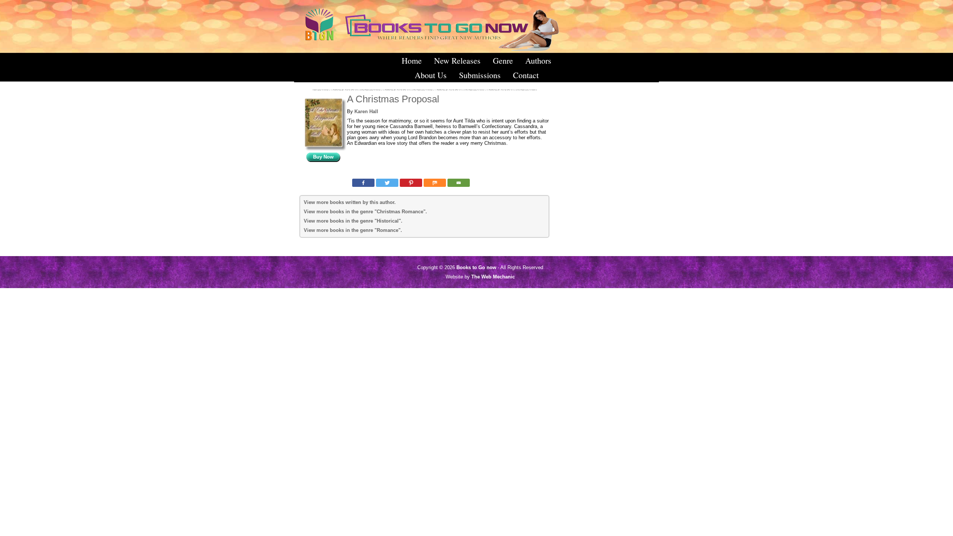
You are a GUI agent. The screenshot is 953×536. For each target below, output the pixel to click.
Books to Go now (476, 267)
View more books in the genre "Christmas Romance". (365, 211)
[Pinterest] (411, 183)
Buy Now (323, 157)
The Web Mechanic (493, 277)
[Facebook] (363, 183)
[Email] (458, 183)
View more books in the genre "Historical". (353, 221)
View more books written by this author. (350, 202)
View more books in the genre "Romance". (353, 230)
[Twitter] (387, 183)
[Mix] (435, 183)
